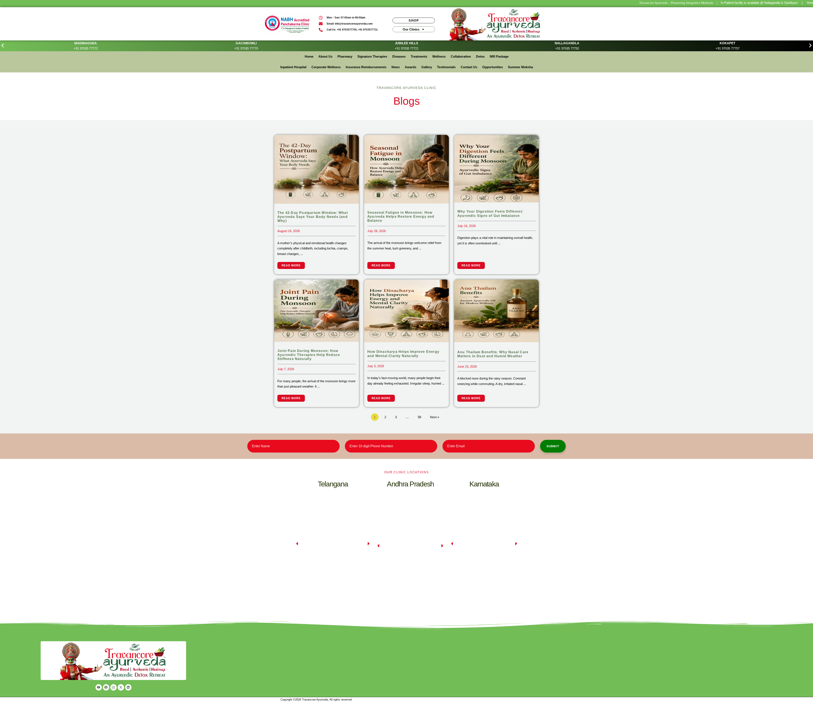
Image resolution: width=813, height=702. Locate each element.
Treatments (419, 56)
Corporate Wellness (326, 67)
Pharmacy (344, 56)
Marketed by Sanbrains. (368, 699)
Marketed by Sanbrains (518, 699)
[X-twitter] (121, 687)
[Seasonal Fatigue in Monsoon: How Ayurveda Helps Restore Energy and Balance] (406, 169)
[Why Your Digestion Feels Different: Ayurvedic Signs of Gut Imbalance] (496, 168)
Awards (410, 67)
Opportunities (492, 67)
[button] (2, 45)
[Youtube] (98, 687)
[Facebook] (106, 687)
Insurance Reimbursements (366, 67)
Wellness (439, 56)
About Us (325, 56)
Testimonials (446, 67)
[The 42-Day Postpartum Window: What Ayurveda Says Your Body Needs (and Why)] (316, 169)
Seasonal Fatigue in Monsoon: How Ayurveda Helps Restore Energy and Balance (400, 216)
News (395, 67)
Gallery (426, 67)
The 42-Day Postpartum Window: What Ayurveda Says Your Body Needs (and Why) (312, 217)
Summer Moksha (520, 67)
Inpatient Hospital (293, 67)
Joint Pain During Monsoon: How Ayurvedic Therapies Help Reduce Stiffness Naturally (308, 355)
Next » (434, 417)
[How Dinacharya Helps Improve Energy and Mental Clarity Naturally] (406, 311)
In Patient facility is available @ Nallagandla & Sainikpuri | (762, 2)
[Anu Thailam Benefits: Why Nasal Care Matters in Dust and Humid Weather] (496, 311)
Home (309, 56)
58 (419, 417)
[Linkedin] (128, 687)
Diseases (399, 56)
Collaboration (461, 56)
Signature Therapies (372, 56)
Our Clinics (411, 29)
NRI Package (499, 56)
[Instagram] (113, 687)
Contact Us (469, 67)
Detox (480, 56)
